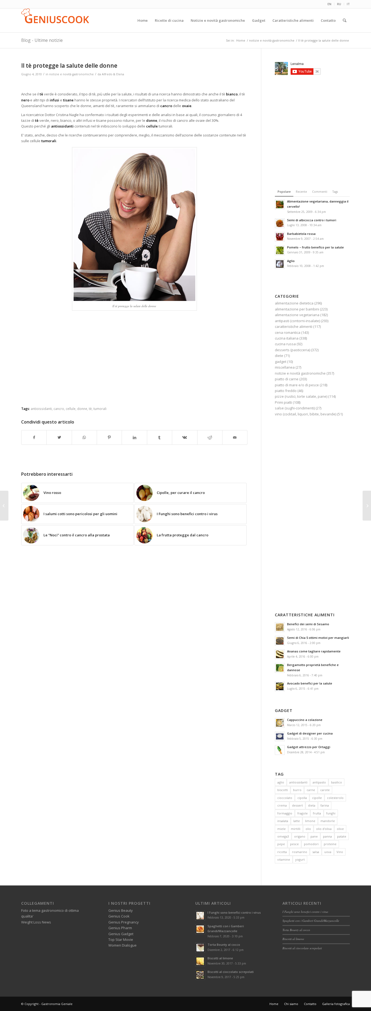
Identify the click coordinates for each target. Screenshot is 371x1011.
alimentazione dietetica (294, 303)
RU (339, 4)
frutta (317, 813)
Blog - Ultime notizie (42, 40)
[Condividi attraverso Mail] (234, 437)
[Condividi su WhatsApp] (84, 437)
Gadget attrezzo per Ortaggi (308, 747)
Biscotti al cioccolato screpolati (230, 972)
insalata (282, 821)
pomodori (311, 844)
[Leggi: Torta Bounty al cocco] (200, 948)
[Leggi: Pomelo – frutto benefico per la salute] (280, 250)
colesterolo (335, 798)
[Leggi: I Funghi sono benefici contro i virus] (200, 915)
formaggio (284, 813)
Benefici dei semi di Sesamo (308, 624)
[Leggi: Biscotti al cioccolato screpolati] (200, 975)
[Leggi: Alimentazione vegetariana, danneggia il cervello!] (280, 204)
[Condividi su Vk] (184, 437)
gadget (280, 361)
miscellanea (285, 367)
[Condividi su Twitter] (59, 437)
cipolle (317, 798)
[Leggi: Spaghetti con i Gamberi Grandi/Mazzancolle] (200, 929)
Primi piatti (283, 402)
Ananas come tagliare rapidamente (314, 651)
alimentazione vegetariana (297, 314)
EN (329, 4)
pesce (294, 844)
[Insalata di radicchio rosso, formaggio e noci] (4, 506)
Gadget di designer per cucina (310, 733)
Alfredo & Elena (113, 74)
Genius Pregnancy (123, 922)
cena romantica (287, 332)
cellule (71, 408)
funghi (330, 813)
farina (324, 805)
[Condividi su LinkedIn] (134, 437)
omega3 (283, 836)
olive (340, 829)
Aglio (291, 261)
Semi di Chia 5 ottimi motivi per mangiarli (318, 638)
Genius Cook (119, 916)
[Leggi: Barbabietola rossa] (280, 237)
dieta (311, 805)
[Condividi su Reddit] (209, 437)
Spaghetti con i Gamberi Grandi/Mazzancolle (310, 921)
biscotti (282, 790)
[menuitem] (329, 4)
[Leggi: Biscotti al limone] (200, 961)
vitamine (283, 859)
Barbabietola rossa (301, 234)
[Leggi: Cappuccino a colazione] (280, 723)
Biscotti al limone (220, 958)
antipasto (319, 782)
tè (90, 408)
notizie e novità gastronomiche (71, 74)
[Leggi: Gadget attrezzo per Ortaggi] (280, 750)
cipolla (302, 798)
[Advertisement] (134, 85)
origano (299, 836)
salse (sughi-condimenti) (295, 408)
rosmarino (299, 852)
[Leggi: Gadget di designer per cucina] (280, 736)
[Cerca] (344, 20)
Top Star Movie (120, 939)
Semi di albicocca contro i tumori (311, 220)
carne (311, 790)
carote (325, 790)
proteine (330, 844)
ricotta (282, 852)
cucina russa (285, 343)
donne (82, 408)
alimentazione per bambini (297, 309)
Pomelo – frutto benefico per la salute (315, 247)
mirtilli (295, 829)
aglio (280, 782)
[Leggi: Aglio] (280, 264)
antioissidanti (41, 408)
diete (279, 355)
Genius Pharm (120, 927)
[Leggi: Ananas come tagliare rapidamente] (280, 654)
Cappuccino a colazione (304, 720)
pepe (281, 844)
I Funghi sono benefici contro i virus (234, 912)
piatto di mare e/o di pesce (297, 384)
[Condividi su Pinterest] (109, 437)
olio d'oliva (324, 829)
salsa (315, 852)
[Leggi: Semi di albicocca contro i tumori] (280, 223)
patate (341, 836)
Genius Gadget (120, 933)
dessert (297, 805)
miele (281, 829)
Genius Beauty (120, 910)
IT (348, 4)
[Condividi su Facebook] (33, 437)
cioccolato (284, 798)
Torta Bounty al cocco (223, 944)
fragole (302, 813)
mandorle (327, 821)
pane (314, 836)
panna (327, 836)
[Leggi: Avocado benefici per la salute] (280, 686)
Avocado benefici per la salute (309, 683)
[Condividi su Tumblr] (159, 437)
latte (296, 821)
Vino (340, 852)
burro (297, 790)
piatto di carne (286, 379)
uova (327, 852)
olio (308, 829)
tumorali (99, 408)
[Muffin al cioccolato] (367, 506)
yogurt (300, 859)
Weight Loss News (36, 922)
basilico (336, 782)
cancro (59, 408)
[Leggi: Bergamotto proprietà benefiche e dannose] (280, 668)
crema (282, 805)
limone (310, 821)
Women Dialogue (122, 945)
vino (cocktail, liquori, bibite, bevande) (305, 414)
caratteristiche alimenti (293, 326)
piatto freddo (286, 390)
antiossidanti (298, 782)
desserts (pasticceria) (292, 349)
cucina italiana (286, 338)
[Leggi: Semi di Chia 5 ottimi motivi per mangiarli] (280, 641)
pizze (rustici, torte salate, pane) (301, 396)
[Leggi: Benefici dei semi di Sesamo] (280, 627)
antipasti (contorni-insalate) (297, 320)
